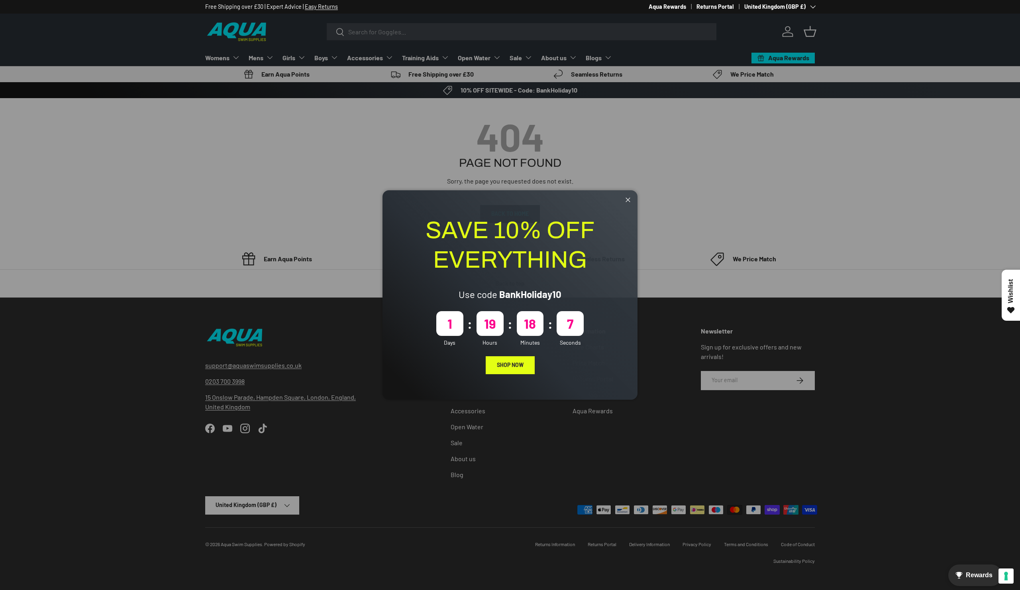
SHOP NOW (510, 364)
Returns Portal (715, 6)
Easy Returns (321, 6)
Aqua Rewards (667, 6)
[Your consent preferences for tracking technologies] (1006, 576)
